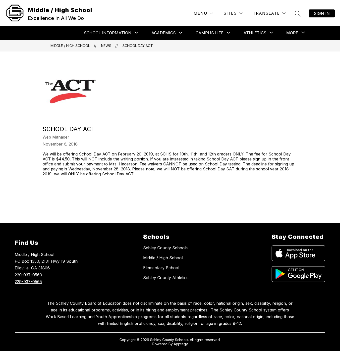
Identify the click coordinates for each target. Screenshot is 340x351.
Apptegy (181, 344)
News (106, 46)
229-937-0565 (28, 281)
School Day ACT (137, 46)
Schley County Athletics (165, 277)
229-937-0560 (28, 274)
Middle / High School (70, 46)
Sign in (322, 13)
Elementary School (161, 267)
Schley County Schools (165, 247)
